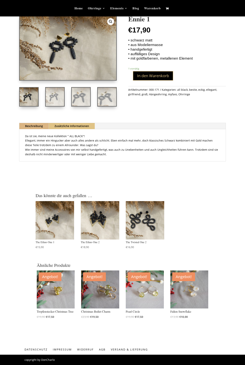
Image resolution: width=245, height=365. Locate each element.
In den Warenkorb (153, 75)
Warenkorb (152, 8)
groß (145, 94)
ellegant (211, 89)
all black (182, 89)
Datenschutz (35, 349)
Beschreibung (34, 126)
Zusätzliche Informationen (72, 126)
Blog (135, 8)
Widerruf (85, 349)
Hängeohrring (158, 94)
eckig (201, 89)
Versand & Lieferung (129, 349)
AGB (102, 349)
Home (78, 8)
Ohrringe (94, 8)
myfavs (172, 94)
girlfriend (134, 94)
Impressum (62, 349)
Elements (117, 8)
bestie (193, 89)
